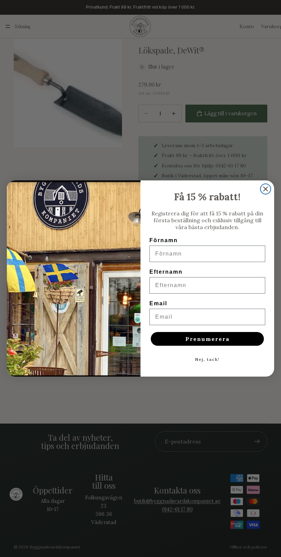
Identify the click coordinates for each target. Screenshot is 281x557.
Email (158, 303)
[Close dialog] (265, 189)
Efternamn (166, 272)
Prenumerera (207, 338)
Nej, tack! (207, 359)
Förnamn (163, 240)
